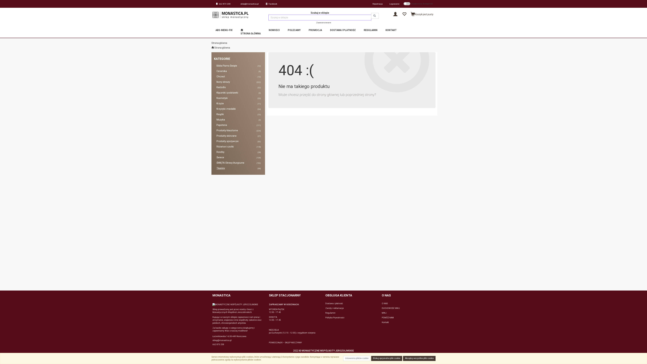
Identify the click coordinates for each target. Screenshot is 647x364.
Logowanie (394, 4)
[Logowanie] (395, 14)
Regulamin (330, 313)
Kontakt (385, 322)
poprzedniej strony (360, 95)
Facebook (273, 4)
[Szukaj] (375, 16)
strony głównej (328, 95)
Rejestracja (378, 4)
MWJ (384, 313)
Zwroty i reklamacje (334, 308)
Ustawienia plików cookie (356, 358)
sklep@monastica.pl (249, 4)
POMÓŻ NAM (388, 317)
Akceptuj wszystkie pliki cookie (419, 358)
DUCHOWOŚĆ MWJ (391, 308)
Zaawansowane (323, 22)
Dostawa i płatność (334, 303)
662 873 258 (224, 4)
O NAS (385, 303)
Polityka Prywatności (334, 317)
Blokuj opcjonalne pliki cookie (386, 358)
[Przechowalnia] (404, 14)
